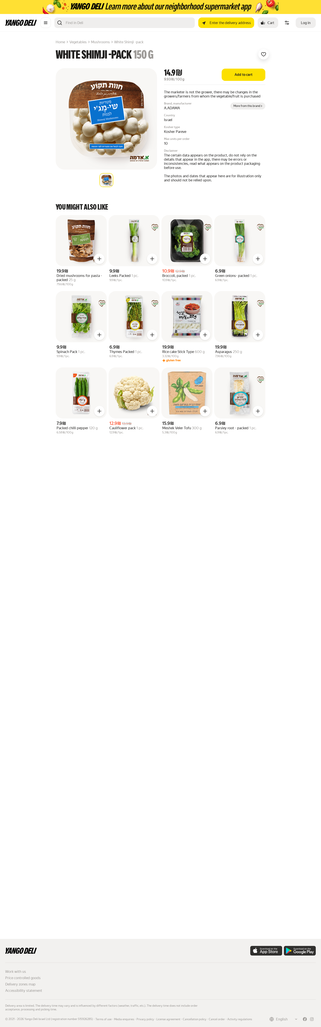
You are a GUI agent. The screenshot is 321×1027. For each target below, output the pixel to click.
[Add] (99, 259)
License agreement (168, 1019)
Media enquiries (124, 1019)
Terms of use (103, 1019)
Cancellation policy (194, 1019)
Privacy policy (145, 1019)
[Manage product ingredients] (287, 22)
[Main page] (21, 25)
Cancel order (217, 1019)
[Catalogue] (45, 22)
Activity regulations (239, 1019)
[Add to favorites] (263, 54)
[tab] (106, 180)
